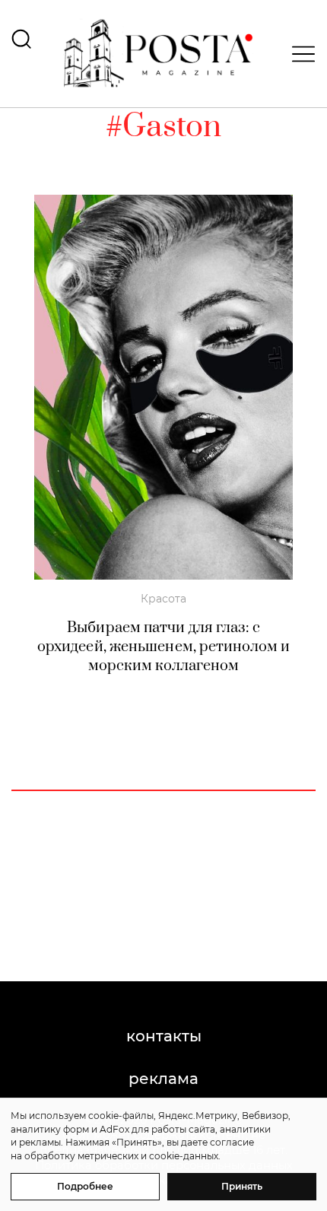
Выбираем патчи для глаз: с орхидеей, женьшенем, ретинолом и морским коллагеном (163, 646)
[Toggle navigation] (299, 54)
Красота (163, 599)
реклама (163, 1079)
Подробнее (85, 1186)
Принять (241, 1186)
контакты (164, 1036)
